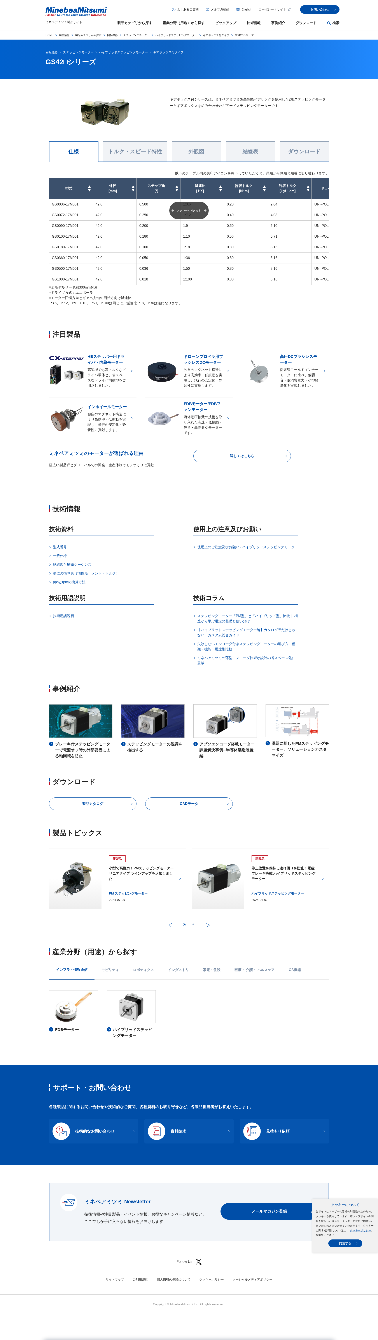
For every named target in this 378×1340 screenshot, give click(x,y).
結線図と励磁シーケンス (72, 564)
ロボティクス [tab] (143, 970)
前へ (170, 925)
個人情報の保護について (174, 1279)
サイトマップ (115, 1279)
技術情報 (254, 23)
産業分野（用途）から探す (184, 23)
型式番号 (60, 547)
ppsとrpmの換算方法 (69, 582)
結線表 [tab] (250, 151)
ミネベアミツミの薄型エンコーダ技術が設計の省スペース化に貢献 (246, 660)
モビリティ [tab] (110, 970)
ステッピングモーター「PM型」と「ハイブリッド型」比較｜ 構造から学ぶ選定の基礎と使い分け (247, 618)
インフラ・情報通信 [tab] (72, 969)
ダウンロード (306, 23)
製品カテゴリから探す (134, 23)
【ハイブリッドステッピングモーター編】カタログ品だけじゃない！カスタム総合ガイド (246, 632)
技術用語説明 (63, 616)
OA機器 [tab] (295, 970)
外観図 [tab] (196, 151)
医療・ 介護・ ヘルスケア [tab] (254, 970)
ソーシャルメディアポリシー (252, 1279)
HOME (49, 35)
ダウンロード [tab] (304, 151)
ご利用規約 (140, 1279)
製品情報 (64, 35)
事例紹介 (278, 23)
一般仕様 (60, 556)
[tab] (184, 924)
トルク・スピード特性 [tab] (135, 151)
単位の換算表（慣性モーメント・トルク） (86, 573)
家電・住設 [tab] (211, 970)
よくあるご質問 (188, 9)
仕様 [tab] (73, 151)
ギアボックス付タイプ (216, 35)
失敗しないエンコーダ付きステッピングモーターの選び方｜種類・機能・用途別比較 (246, 646)
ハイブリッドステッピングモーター (176, 35)
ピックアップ (225, 23)
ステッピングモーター (136, 35)
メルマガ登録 (220, 9)
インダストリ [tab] (178, 970)
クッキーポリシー (360, 1230)
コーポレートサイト (272, 9)
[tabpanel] (189, 1014)
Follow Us (184, 1261)
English (247, 9)
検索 (336, 23)
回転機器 (112, 35)
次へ (208, 925)
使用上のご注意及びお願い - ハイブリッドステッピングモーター (247, 547)
